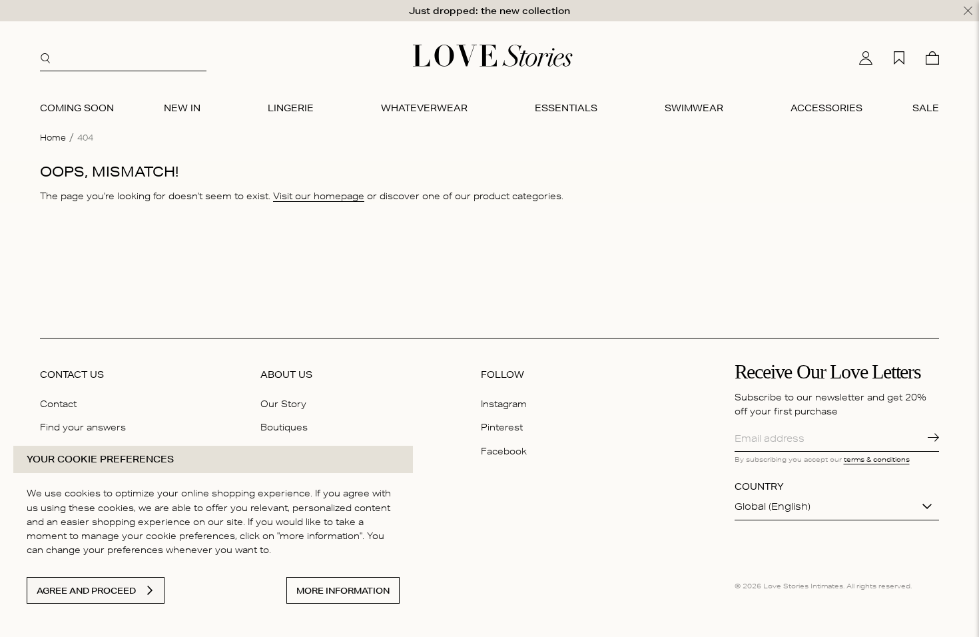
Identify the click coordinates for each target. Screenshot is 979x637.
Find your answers (83, 427)
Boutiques (284, 427)
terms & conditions (877, 459)
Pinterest (502, 427)
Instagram (504, 404)
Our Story (283, 404)
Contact (58, 404)
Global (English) (773, 506)
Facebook (504, 451)
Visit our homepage (318, 196)
